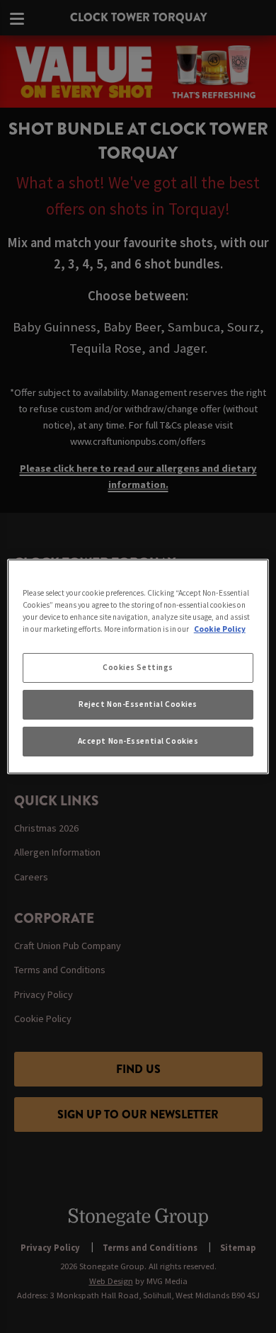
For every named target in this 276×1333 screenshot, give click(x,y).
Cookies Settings (138, 667)
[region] (138, 666)
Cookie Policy (220, 629)
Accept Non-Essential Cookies (138, 741)
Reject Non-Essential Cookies (138, 704)
